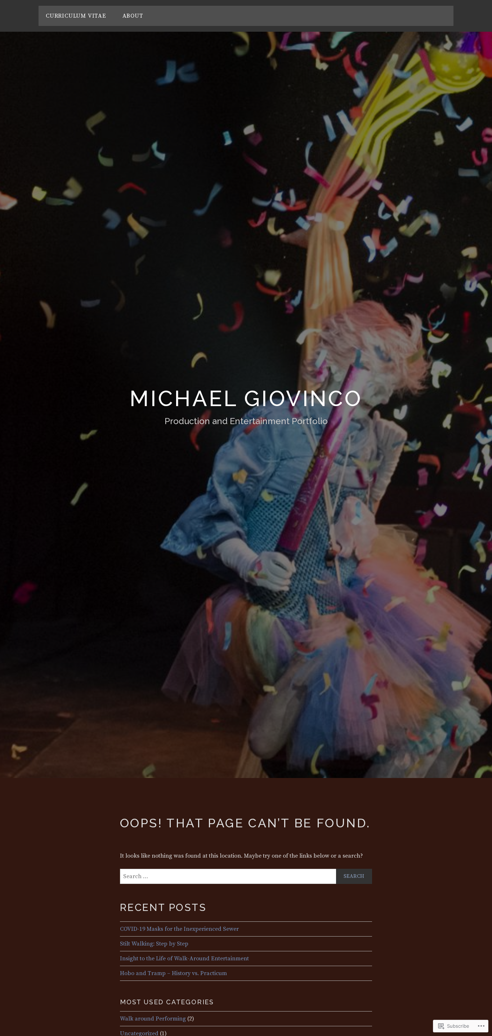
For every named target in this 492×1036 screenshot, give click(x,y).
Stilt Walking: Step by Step (154, 943)
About (132, 15)
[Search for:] (246, 876)
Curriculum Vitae (76, 15)
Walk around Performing (153, 1018)
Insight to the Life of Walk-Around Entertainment (184, 958)
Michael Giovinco (246, 398)
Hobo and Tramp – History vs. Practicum (173, 973)
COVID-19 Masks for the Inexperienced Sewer (179, 929)
